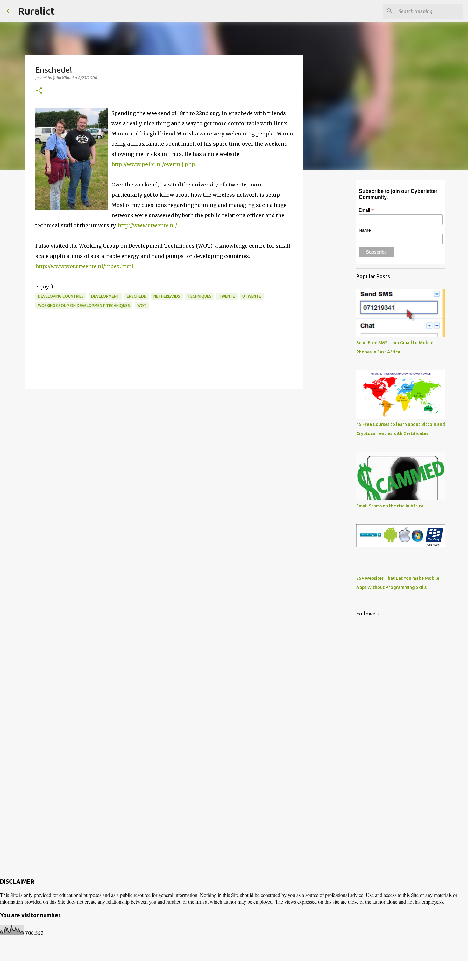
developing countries (61, 296)
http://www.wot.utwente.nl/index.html (84, 266)
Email (366, 210)
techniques (199, 296)
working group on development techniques (84, 305)
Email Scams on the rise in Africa (389, 505)
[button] (39, 91)
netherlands (166, 296)
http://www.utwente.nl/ (147, 225)
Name (365, 230)
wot (142, 305)
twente (227, 296)
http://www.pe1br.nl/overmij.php (153, 164)
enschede (136, 296)
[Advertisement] (164, 442)
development (105, 296)
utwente (251, 296)
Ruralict (36, 11)
